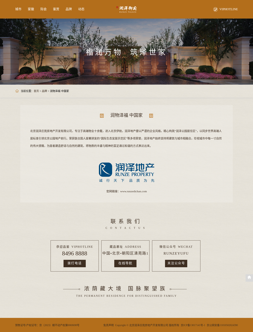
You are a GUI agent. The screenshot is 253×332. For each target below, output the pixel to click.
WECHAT (185, 246)
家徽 (31, 9)
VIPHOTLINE (82, 246)
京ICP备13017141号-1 (193, 325)
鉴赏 (56, 9)
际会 (43, 9)
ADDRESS (133, 246)
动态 (81, 9)
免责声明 (108, 325)
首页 (36, 91)
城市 (18, 9)
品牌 (69, 9)
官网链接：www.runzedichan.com (126, 191)
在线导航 (125, 263)
